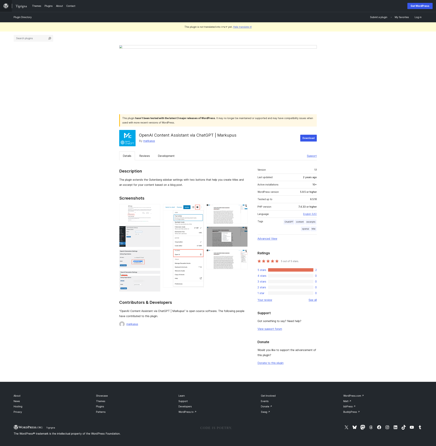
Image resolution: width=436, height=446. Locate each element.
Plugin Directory (23, 17)
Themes (100, 401)
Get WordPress (420, 5)
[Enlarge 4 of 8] (155, 275)
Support (312, 156)
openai (305, 229)
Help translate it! (242, 26)
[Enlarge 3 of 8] (155, 254)
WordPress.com (353, 395)
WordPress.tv (187, 411)
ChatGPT (289, 222)
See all (313, 300)
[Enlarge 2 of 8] (155, 230)
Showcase (102, 395)
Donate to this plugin (271, 363)
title (313, 229)
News (17, 401)
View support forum (270, 329)
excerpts (310, 222)
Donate (266, 406)
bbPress (349, 406)
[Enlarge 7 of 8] (243, 231)
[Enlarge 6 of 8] (243, 208)
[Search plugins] (49, 38)
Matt (347, 401)
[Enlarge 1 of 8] (155, 208)
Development (166, 156)
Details (127, 156)
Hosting (18, 406)
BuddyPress (351, 411)
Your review (265, 300)
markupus (149, 141)
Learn (181, 395)
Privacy (18, 411)
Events (265, 401)
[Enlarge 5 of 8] (199, 208)
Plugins (100, 406)
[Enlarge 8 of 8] (243, 254)
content (300, 222)
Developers (185, 406)
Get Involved (268, 395)
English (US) (310, 214)
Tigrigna (50, 427)
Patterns (101, 411)
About (17, 395)
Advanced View (267, 238)
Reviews (144, 156)
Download (308, 138)
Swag (265, 411)
